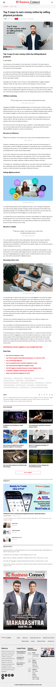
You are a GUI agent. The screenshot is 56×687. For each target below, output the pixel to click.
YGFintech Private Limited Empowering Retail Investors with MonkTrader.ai (24, 513)
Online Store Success (21, 385)
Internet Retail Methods (30, 380)
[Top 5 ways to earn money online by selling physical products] (28, 49)
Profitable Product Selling (41, 385)
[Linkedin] (9, 675)
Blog (16, 18)
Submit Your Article (48, 637)
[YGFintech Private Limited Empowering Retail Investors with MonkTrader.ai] (28, 498)
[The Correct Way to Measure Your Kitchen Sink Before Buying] (15, 456)
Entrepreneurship (19, 380)
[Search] (52, 2)
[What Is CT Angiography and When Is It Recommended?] (41, 436)
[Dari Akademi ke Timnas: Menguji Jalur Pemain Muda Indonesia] (41, 456)
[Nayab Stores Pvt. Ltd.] (7, 539)
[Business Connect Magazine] (28, 2)
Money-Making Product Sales (27, 382)
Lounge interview (7, 515)
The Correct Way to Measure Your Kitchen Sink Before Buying (14, 466)
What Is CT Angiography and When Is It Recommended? (38, 446)
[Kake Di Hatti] (7, 525)
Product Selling (30, 385)
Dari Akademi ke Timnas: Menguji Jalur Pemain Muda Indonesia (39, 466)
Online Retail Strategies (9, 385)
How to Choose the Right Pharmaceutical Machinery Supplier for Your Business (13, 446)
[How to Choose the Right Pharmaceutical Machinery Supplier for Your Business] (15, 436)
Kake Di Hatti (15, 523)
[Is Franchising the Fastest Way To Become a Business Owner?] (41, 416)
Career (33, 641)
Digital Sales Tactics (18, 378)
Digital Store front (28, 378)
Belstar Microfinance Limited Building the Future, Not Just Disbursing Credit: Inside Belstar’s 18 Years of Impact (21, 652)
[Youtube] (2, 678)
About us (25, 637)
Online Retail (48, 382)
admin (5, 18)
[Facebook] (2, 675)
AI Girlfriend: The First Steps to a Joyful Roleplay (13, 426)
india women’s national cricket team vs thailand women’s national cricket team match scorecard (27, 564)
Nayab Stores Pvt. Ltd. (17, 537)
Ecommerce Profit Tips (9, 380)
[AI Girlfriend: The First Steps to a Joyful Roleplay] (15, 416)
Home (18, 637)
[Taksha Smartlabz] (7, 532)
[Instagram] (6, 675)
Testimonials (25, 641)
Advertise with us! (35, 637)
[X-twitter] (12, 675)
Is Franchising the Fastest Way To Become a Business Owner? (40, 426)
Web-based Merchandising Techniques (39, 387)
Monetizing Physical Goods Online (11, 382)
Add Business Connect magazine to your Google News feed (22, 347)
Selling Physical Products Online (11, 387)
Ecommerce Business (39, 378)
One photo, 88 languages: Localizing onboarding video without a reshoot (21, 561)
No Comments (24, 18)
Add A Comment (28, 472)
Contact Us (51, 641)
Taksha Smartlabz (16, 530)
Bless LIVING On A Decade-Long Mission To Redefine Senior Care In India (21, 557)
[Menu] (4, 2)
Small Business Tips (24, 387)
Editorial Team (41, 641)
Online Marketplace (39, 382)
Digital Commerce (8, 378)
